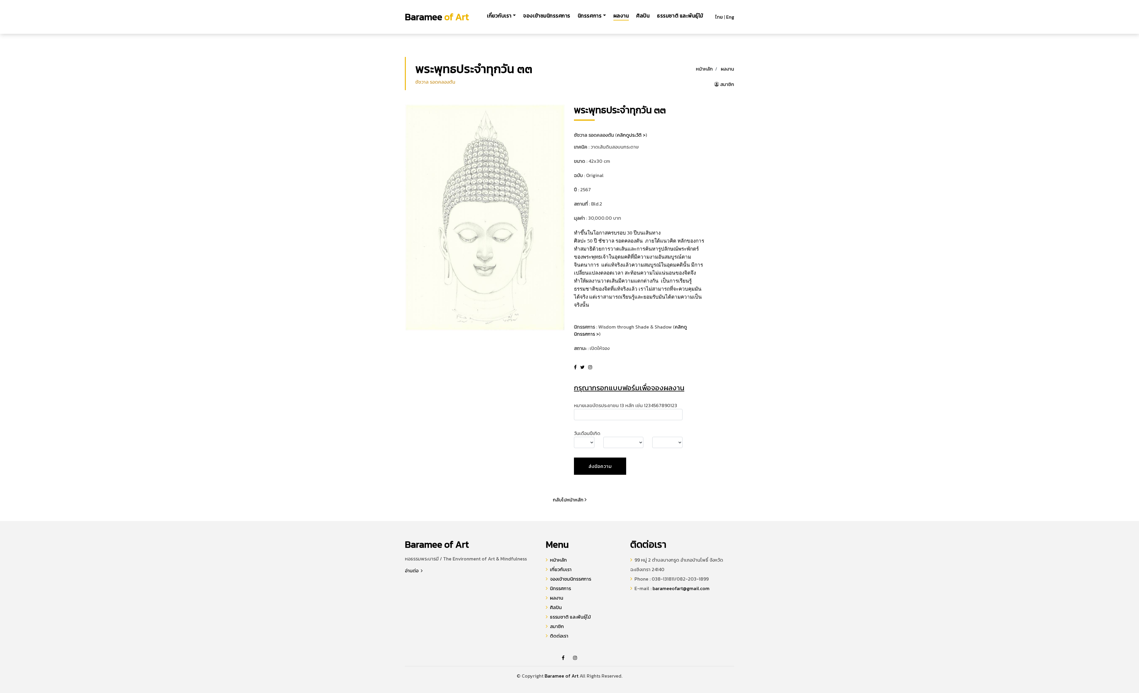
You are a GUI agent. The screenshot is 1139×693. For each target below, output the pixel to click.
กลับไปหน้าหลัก (569, 499)
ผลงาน (621, 16)
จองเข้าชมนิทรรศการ (546, 16)
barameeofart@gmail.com (681, 588)
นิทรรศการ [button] (590, 16)
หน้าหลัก (704, 68)
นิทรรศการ (560, 588)
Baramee (437, 17)
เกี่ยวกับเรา (561, 569)
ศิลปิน (643, 16)
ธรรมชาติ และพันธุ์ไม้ (680, 16)
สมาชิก (727, 84)
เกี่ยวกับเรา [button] (499, 16)
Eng (730, 16)
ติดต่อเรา (559, 635)
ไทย (719, 16)
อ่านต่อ (412, 570)
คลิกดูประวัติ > (631, 134)
